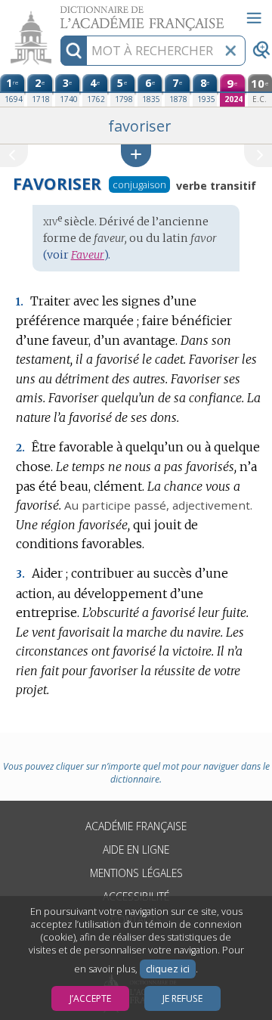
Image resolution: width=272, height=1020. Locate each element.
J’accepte (90, 998)
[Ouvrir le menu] (254, 18)
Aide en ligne (136, 849)
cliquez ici (168, 969)
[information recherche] (73, 51)
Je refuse (182, 998)
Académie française (136, 826)
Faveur (87, 255)
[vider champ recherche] (230, 51)
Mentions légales (136, 873)
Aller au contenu (58, 13)
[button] (136, 155)
